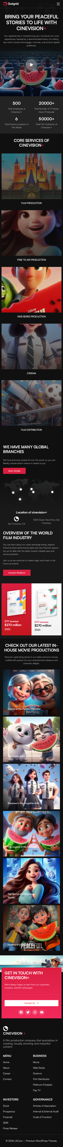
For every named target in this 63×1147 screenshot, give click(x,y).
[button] (31, 64)
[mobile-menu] (58, 4)
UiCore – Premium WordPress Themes (36, 1140)
